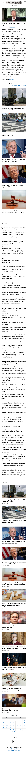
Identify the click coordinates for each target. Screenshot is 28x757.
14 (20, 725)
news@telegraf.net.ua (14, 749)
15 (24, 725)
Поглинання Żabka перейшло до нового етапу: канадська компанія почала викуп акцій (14, 329)
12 (13, 725)
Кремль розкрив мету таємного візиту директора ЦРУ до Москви (14, 709)
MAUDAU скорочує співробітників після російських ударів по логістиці (14, 413)
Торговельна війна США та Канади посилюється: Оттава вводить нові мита (13, 396)
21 (20, 727)
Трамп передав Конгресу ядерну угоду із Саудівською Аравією (14, 668)
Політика (12, 27)
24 (7, 729)
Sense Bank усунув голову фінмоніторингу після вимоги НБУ (12, 430)
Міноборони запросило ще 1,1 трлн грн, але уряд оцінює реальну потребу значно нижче (13, 378)
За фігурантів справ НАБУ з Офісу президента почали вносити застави (13, 211)
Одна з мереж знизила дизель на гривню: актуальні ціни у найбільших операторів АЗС (13, 276)
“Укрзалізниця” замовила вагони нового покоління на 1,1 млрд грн (14, 362)
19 (13, 727)
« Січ (12, 731)
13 (17, 725)
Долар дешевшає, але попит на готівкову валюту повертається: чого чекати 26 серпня (14, 449)
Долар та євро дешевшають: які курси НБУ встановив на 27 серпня (14, 228)
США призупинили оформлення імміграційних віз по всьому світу (12, 689)
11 (10, 725)
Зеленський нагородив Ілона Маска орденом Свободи (13, 626)
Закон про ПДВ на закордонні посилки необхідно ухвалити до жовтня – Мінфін (14, 605)
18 (10, 727)
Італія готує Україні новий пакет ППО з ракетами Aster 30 (13, 109)
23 (3, 729)
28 (20, 729)
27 (17, 729)
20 (17, 727)
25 (10, 729)
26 (13, 729)
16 (3, 727)
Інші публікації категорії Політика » (19, 85)
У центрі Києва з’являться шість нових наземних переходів (13, 134)
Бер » (15, 731)
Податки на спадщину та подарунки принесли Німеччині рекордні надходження (13, 260)
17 (7, 727)
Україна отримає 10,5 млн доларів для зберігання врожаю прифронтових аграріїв (14, 310)
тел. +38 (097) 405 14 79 (14, 750)
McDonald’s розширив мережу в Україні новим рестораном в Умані (14, 293)
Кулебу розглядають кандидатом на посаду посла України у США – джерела (14, 647)
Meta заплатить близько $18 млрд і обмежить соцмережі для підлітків (13, 242)
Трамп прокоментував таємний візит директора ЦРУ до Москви (13, 186)
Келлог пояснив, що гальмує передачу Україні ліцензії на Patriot (13, 160)
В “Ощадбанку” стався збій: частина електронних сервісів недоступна (13, 464)
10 (7, 725)
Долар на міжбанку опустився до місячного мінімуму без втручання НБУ (14, 346)
